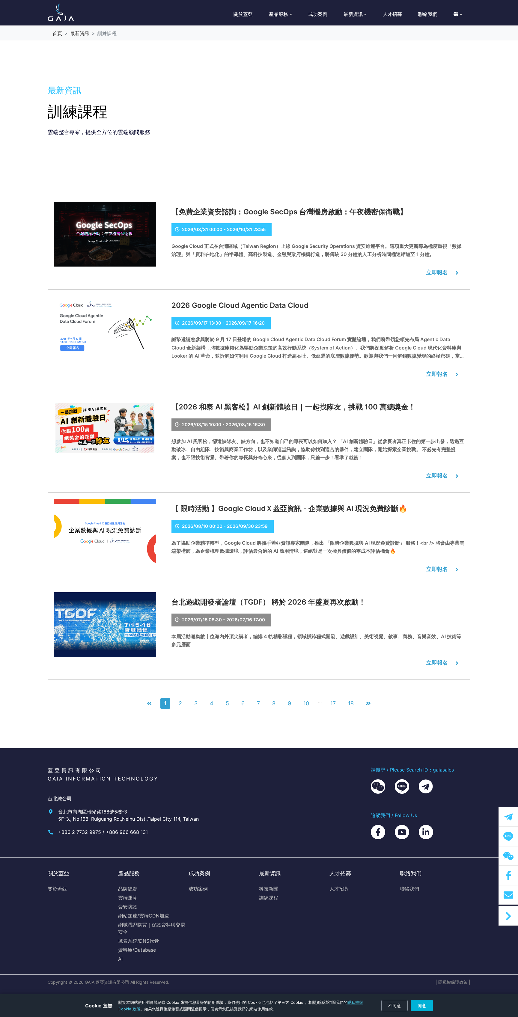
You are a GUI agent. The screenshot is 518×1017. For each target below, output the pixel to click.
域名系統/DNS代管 (138, 941)
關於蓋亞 (243, 14)
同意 (422, 1005)
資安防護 (127, 907)
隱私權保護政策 (453, 982)
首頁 (57, 33)
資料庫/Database (137, 950)
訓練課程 (268, 898)
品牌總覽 (127, 889)
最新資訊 (79, 33)
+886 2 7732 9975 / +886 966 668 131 (103, 832)
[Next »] (368, 703)
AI (120, 959)
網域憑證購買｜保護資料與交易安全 (151, 928)
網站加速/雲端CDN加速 (143, 916)
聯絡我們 (427, 14)
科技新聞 (268, 889)
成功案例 (317, 14)
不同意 (394, 1005)
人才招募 (392, 14)
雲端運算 (127, 898)
